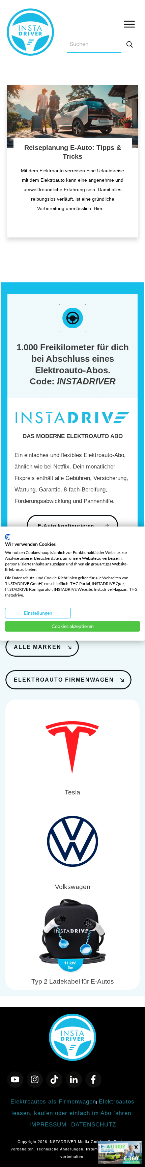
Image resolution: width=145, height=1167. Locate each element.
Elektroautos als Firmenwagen (53, 1101)
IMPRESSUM (48, 1124)
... (106, 208)
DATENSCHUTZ (93, 1124)
